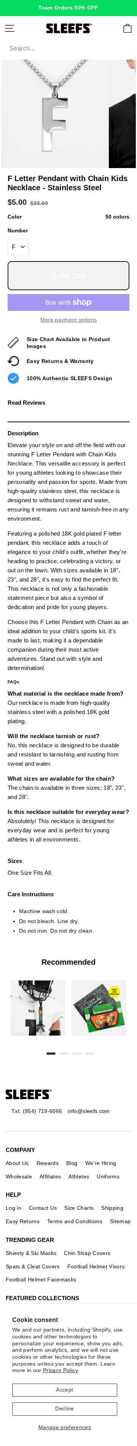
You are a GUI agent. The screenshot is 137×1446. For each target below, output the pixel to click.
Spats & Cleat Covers (33, 1266)
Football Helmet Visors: (96, 1266)
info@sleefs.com (89, 1111)
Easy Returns (23, 1221)
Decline (64, 1409)
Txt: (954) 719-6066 (36, 1111)
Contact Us (43, 1208)
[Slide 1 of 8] (38, 1008)
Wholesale (19, 1176)
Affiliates (50, 1176)
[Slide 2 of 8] (98, 1008)
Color (68, 217)
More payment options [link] (68, 320)
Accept (64, 1390)
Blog (71, 1163)
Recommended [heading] (68, 962)
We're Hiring (100, 1163)
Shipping (112, 1208)
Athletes (78, 1176)
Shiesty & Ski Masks (31, 1253)
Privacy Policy (60, 1370)
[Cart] (127, 28)
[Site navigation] (9, 28)
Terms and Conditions (74, 1221)
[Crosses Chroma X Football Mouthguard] (38, 1008)
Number (18, 231)
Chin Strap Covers (87, 1253)
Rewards (48, 1163)
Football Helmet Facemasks (41, 1279)
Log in (13, 1208)
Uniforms (108, 1176)
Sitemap (120, 1221)
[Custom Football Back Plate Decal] (99, 1008)
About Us (17, 1163)
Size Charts (79, 1208)
